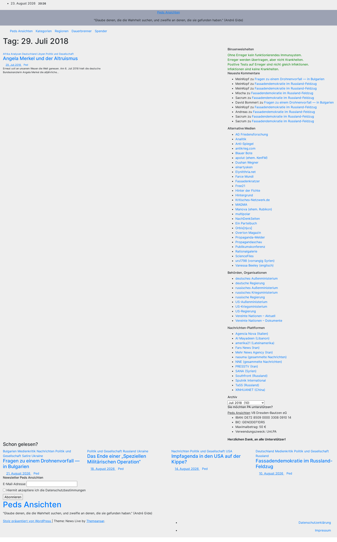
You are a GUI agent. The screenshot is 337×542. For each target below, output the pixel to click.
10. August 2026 (271, 473)
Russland (130, 451)
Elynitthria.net (245, 172)
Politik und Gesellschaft (60, 53)
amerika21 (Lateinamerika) (254, 343)
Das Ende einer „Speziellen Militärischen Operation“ (116, 459)
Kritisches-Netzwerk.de (252, 200)
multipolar (242, 214)
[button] (328, 31)
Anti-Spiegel (244, 144)
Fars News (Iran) (247, 348)
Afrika (7, 53)
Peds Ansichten (168, 12)
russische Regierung (250, 297)
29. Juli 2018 (14, 64)
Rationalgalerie (246, 251)
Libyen (41, 53)
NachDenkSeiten (247, 219)
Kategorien (44, 31)
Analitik (240, 139)
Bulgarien (10, 451)
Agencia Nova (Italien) (251, 334)
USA (229, 451)
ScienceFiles (244, 256)
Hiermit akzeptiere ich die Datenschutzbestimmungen (45, 490)
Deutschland (29, 53)
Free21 (240, 186)
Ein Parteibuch (246, 223)
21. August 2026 (18, 473)
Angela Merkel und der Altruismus (40, 58)
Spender (101, 31)
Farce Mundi (244, 176)
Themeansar (95, 521)
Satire (27, 456)
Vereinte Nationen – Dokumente (258, 320)
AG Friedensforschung (251, 134)
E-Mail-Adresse (14, 484)
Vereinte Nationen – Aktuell (255, 316)
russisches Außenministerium (256, 288)
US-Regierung (245, 311)
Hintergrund (244, 195)
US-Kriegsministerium (251, 306)
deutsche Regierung (250, 283)
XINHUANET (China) (250, 390)
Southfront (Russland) (251, 376)
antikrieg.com (245, 148)
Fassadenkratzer (247, 181)
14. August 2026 (187, 469)
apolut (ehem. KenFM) (251, 158)
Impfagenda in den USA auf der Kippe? (206, 459)
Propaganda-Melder (250, 237)
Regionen (61, 31)
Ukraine (37, 456)
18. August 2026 (103, 469)
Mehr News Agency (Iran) (254, 352)
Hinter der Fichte (247, 190)
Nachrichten (46, 451)
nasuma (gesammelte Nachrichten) (261, 357)
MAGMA (241, 204)
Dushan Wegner (246, 162)
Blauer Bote (243, 153)
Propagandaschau (248, 242)
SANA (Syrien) (245, 371)
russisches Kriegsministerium (256, 292)
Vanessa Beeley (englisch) (254, 265)
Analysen (16, 53)
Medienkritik (27, 451)
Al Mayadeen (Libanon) (252, 338)
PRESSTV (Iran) (246, 366)
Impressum (323, 530)
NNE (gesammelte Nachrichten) (258, 362)
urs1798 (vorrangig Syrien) (255, 261)
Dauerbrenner (82, 31)
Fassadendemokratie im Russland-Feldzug (286, 84)
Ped (26, 64)
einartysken (244, 167)
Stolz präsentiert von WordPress (27, 521)
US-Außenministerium (251, 302)
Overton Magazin (248, 233)
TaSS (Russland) (247, 385)
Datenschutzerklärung (315, 522)
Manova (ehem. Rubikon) (253, 209)
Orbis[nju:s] (243, 228)
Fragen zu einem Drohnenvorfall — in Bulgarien (289, 79)
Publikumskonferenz (250, 247)
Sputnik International (250, 380)
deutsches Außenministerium (256, 278)
